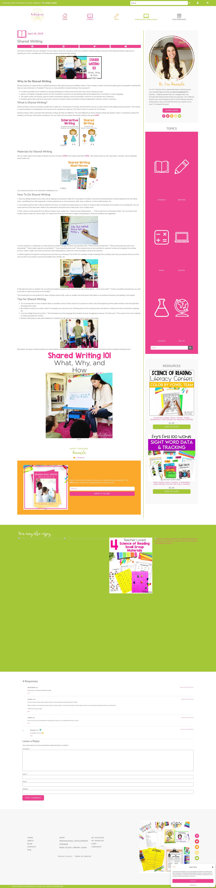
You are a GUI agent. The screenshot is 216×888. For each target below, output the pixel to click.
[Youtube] (179, 116)
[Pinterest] (171, 116)
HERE (97, 115)
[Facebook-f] (164, 116)
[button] (212, 867)
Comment (26, 749)
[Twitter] (167, 116)
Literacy (80, 458)
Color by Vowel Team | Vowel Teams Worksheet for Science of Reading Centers (171, 419)
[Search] (190, 3)
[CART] (207, 3)
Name (24, 774)
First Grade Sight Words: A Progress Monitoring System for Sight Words (171, 483)
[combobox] (159, 3)
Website (25, 789)
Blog (116, 19)
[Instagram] (175, 116)
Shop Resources (179, 19)
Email (24, 781)
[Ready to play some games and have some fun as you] (177, 859)
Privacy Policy (193, 885)
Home (65, 19)
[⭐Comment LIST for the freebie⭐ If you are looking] (151, 834)
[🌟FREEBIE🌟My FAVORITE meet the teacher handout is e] (151, 859)
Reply (29, 693)
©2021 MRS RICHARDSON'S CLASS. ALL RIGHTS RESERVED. (37, 886)
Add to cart (172, 427)
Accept (193, 881)
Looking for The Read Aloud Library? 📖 (29, 3)
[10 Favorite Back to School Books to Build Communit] (177, 834)
